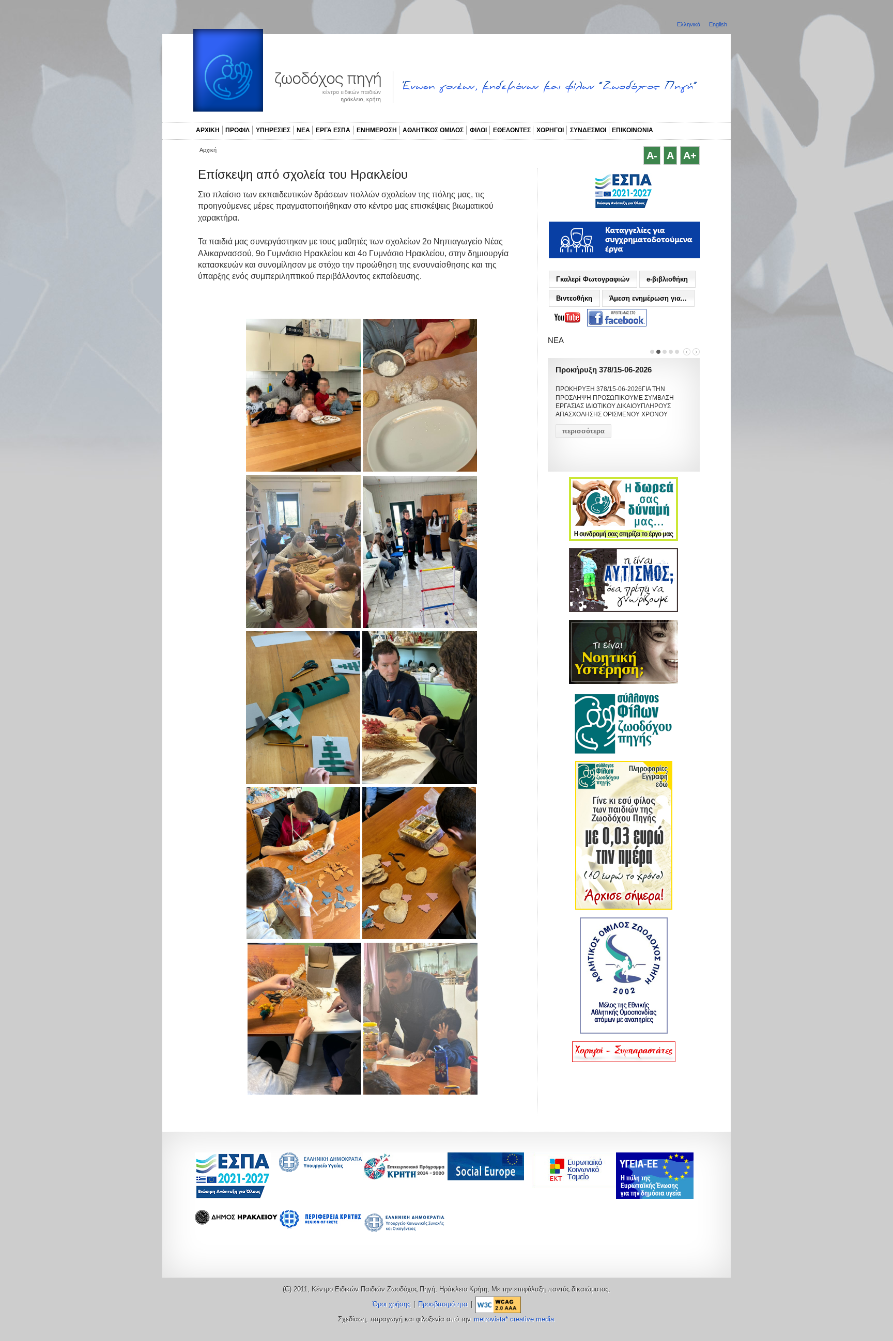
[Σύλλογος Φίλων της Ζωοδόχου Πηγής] (624, 752)
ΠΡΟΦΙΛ (237, 130)
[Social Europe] (486, 1177)
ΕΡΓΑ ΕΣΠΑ (333, 130)
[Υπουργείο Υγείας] (320, 1169)
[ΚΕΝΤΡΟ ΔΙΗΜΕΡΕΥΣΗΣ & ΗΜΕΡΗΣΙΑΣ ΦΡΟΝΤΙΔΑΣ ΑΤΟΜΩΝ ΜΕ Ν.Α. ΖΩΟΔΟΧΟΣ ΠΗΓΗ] (623, 207)
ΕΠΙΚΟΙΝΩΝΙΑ (632, 130)
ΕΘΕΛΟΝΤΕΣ (512, 130)
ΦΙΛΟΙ (478, 130)
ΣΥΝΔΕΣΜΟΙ (588, 130)
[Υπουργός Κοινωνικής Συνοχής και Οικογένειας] (404, 1231)
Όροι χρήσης (391, 1304)
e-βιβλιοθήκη (667, 279)
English (718, 24)
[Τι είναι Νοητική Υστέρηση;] (623, 682)
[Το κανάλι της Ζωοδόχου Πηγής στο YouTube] (567, 318)
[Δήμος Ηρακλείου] (236, 1222)
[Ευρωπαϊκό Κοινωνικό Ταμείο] (576, 1184)
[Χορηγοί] (623, 1060)
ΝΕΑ (303, 130)
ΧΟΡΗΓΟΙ (550, 130)
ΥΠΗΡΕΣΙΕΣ (273, 130)
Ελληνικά (689, 24)
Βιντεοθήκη (574, 298)
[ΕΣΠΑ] (233, 1196)
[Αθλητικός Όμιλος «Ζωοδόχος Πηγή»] (624, 1031)
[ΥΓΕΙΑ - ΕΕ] (655, 1196)
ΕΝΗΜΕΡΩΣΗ (377, 130)
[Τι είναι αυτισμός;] (623, 610)
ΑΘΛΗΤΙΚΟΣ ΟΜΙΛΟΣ (433, 130)
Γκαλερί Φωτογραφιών (592, 279)
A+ (690, 155)
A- (651, 155)
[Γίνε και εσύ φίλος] (623, 908)
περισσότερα (583, 431)
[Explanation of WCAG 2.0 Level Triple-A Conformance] (498, 1304)
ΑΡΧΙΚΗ (208, 130)
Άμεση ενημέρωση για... (648, 298)
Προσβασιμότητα (443, 1304)
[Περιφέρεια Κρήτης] (404, 1177)
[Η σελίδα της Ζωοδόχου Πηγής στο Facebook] (616, 318)
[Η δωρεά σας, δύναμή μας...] (623, 539)
